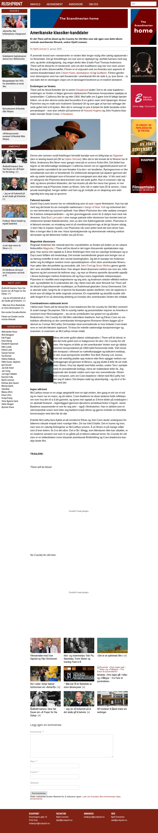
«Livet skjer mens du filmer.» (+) (12, 247)
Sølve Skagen (8, 404)
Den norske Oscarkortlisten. (14, 312)
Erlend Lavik (7, 349)
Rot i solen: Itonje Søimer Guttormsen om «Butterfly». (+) (45, 685)
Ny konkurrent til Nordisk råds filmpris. (14, 110)
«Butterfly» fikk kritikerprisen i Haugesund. (14, 32)
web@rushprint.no (119, 820)
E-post (34, 772)
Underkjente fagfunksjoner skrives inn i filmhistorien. (14, 57)
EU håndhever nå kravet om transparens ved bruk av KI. (14, 272)
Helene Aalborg (8, 359)
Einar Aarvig (7, 340)
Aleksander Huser (9, 331)
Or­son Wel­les (103, 265)
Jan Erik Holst (8, 367)
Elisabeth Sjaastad (10, 343)
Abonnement (55, 4)
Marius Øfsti (7, 392)
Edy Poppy (6, 337)
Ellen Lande (7, 346)
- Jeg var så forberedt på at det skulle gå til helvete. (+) (13, 299)
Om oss (93, 4)
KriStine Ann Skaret (10, 383)
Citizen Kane (68, 73)
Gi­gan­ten (118, 155)
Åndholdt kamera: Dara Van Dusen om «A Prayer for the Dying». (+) (13, 169)
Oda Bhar (6, 389)
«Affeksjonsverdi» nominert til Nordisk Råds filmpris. (14, 136)
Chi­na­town (67, 114)
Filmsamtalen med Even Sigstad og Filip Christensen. (43, 657)
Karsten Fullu (7, 377)
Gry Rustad (6, 355)
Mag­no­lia (48, 248)
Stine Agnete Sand (10, 401)
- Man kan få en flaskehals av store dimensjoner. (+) (13, 306)
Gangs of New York (95, 207)
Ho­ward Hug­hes (93, 110)
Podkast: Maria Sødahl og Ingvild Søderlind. (14, 222)
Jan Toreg (6, 371)
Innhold (35, 4)
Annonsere (76, 4)
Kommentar (37, 732)
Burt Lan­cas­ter (55, 217)
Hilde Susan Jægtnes (11, 361)
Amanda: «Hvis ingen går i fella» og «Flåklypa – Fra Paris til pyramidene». (112, 678)
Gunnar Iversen (8, 353)
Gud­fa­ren (102, 73)
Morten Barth (7, 386)
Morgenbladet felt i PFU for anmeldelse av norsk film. (13, 83)
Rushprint (12, 4)
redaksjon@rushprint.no (39, 823)
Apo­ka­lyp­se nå (84, 73)
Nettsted (34, 783)
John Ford (86, 265)
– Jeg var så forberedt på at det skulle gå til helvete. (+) (14, 196)
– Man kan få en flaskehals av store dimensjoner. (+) (78, 685)
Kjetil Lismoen (8, 380)
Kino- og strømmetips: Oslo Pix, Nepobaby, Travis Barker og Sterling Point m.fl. (79, 659)
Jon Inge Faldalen (9, 374)
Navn (33, 761)
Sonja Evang (7, 398)
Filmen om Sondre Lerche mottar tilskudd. (13, 318)
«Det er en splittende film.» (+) (112, 655)
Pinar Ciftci (6, 395)
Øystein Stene (8, 407)
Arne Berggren (8, 334)
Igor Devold (6, 365)
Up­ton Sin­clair (73, 159)
